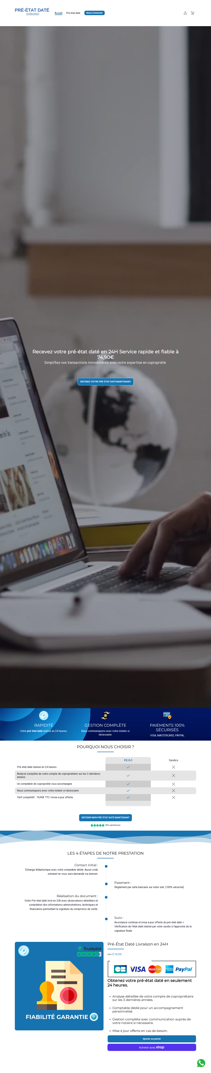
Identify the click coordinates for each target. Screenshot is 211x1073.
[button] (192, 13)
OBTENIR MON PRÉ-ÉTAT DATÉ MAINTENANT (105, 817)
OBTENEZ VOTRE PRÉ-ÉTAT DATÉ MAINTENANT (105, 381)
